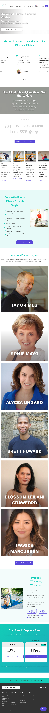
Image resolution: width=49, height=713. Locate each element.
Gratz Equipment (23, 702)
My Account (31, 697)
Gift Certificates (22, 697)
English (36, 6)
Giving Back (13, 699)
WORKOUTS (10, 6)
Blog (3, 705)
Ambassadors (13, 697)
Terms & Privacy (14, 704)
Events (3, 703)
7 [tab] (29, 79)
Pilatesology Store (23, 695)
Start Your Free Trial (12, 656)
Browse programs (17, 178)
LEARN (24, 6)
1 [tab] (18, 79)
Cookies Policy (31, 699)
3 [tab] (21, 79)
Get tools (40, 180)
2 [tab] (20, 79)
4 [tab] (23, 79)
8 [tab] (30, 79)
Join (46, 6)
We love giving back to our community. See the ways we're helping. (24, 680)
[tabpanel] (24, 64)
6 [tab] (27, 79)
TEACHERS (30, 6)
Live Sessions (4, 701)
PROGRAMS (18, 6)
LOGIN (42, 6)
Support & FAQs (31, 695)
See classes (28, 180)
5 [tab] (25, 79)
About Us (12, 695)
